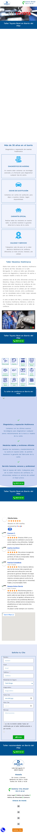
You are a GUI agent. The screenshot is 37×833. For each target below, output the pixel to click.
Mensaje (6, 710)
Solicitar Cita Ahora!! (20, 789)
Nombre (5, 657)
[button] (18, 806)
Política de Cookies (23, 795)
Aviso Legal (11, 795)
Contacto (27, 797)
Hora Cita (6, 702)
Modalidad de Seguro (10, 680)
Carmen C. (11, 533)
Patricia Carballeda (14, 563)
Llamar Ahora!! (30, 2)
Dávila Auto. (13, 518)
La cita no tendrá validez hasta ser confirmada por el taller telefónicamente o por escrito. (17, 726)
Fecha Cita (6, 695)
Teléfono (6, 672)
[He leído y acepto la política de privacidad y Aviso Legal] (6, 732)
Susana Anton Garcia (15, 586)
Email (5, 664)
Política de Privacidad (14, 797)
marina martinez (13, 548)
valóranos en (10, 529)
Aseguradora (7, 687)
